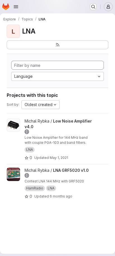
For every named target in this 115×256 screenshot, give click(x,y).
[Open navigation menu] (15, 6)
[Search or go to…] (93, 6)
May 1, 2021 (59, 158)
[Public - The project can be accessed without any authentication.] (27, 132)
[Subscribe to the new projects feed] (57, 44)
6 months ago (61, 196)
